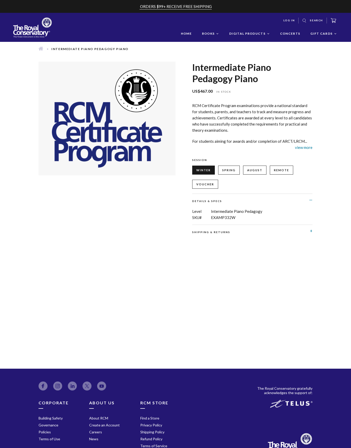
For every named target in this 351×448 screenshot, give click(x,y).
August (254, 170)
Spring (229, 170)
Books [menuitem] (208, 33)
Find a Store (149, 418)
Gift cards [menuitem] (321, 33)
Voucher (205, 184)
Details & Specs (207, 201)
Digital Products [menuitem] (247, 33)
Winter (203, 170)
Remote (281, 170)
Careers (95, 432)
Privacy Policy (151, 425)
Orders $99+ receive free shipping (176, 6)
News (93, 439)
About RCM (98, 418)
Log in (289, 20)
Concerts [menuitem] (290, 33)
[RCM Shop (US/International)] (41, 48)
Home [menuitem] (186, 33)
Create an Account (104, 425)
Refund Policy (151, 439)
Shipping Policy (152, 432)
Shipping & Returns (211, 232)
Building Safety (51, 418)
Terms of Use (49, 439)
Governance (48, 425)
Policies (45, 432)
